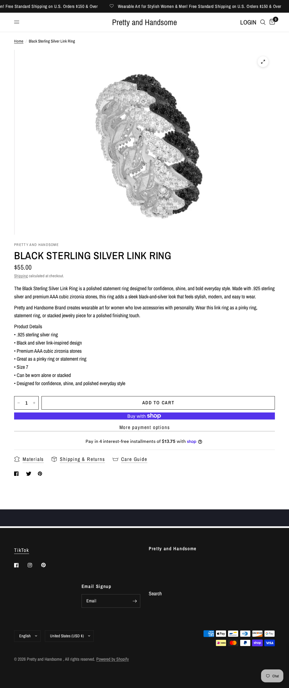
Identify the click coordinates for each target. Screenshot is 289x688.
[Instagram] (34, 565)
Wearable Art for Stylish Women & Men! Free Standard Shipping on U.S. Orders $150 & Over (192, 6)
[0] (271, 22)
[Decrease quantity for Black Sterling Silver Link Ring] (18, 402)
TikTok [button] (21, 550)
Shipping (21, 275)
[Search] (263, 22)
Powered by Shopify (112, 659)
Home (18, 41)
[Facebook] (20, 565)
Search (155, 593)
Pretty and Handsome (144, 22)
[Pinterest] (47, 565)
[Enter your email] (134, 601)
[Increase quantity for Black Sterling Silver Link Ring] (34, 402)
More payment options (144, 427)
